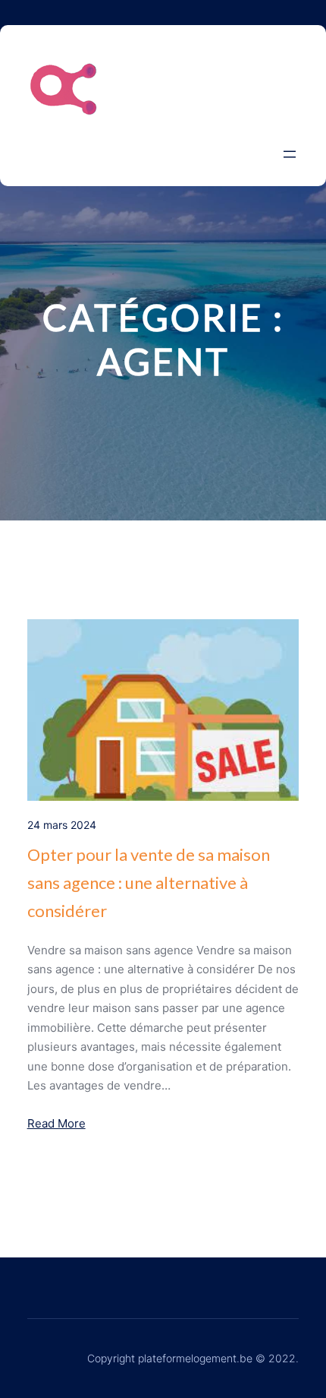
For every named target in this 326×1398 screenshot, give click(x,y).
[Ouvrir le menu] (290, 154)
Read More (56, 1123)
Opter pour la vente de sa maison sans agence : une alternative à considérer (148, 883)
